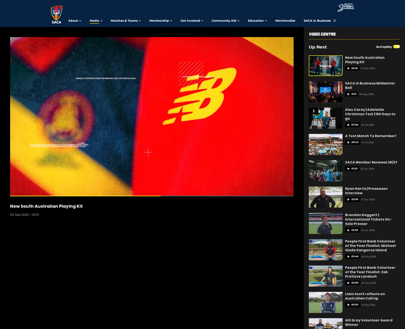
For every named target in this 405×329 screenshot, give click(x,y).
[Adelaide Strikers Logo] (345, 7)
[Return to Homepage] (56, 14)
